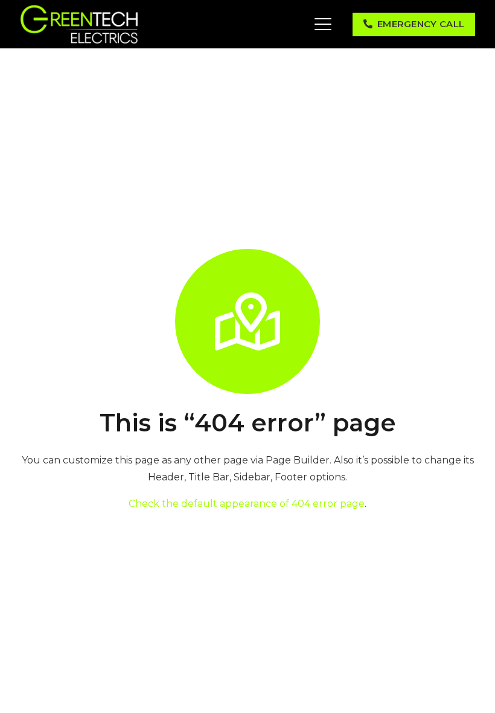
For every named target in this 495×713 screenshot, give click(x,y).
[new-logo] (79, 24)
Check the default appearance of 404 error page (247, 503)
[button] (323, 24)
